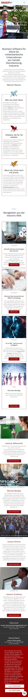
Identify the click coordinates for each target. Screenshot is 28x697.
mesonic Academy (14, 594)
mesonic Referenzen (14, 443)
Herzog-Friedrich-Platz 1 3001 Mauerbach (14, 627)
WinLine (10, 108)
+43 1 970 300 (14, 628)
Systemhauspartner (8, 187)
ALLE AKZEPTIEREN (14, 690)
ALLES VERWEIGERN (14, 686)
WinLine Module (14, 490)
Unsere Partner (14, 541)
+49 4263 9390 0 (14, 643)
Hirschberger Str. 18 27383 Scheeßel (14, 642)
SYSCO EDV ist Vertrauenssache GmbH (14, 535)
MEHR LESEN (14, 265)
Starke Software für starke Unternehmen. (14, 23)
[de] (6, 2)
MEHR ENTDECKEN (14, 461)
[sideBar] (24, 2)
